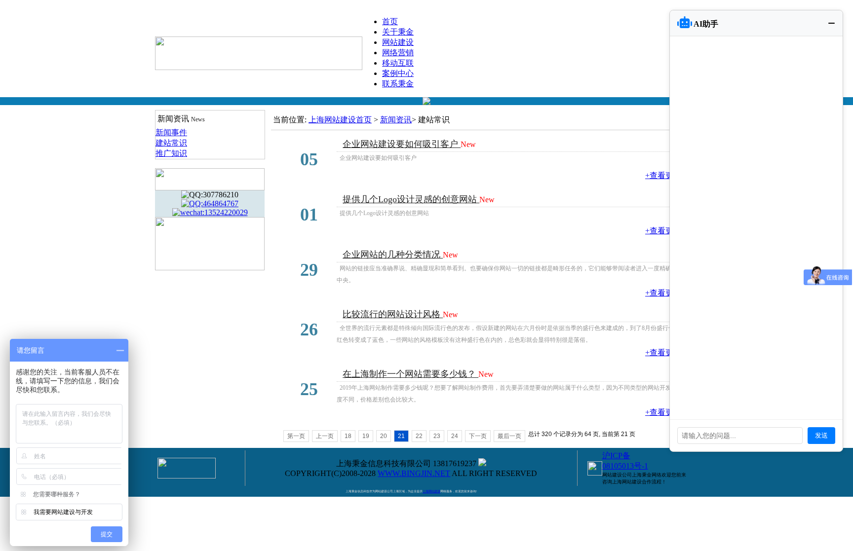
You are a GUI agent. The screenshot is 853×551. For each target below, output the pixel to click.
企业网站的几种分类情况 (393, 254)
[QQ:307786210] (209, 194)
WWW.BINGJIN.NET (414, 473)
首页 (390, 21)
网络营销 (398, 52)
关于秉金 (398, 32)
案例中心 (398, 73)
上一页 (325, 436)
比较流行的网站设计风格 (393, 314)
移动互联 (398, 63)
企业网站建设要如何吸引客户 (402, 144)
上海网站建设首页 (340, 119)
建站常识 (171, 143)
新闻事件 (171, 132)
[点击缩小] (831, 23)
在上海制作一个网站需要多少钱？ (410, 374)
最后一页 (509, 436)
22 (419, 436)
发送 (821, 435)
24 (454, 436)
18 (348, 436)
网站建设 (398, 42)
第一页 (296, 436)
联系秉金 (398, 83)
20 (383, 436)
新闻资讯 (396, 119)
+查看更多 (663, 175)
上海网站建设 (431, 491)
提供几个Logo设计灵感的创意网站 (411, 199)
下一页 (478, 436)
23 (436, 436)
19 (365, 436)
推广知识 (171, 153)
